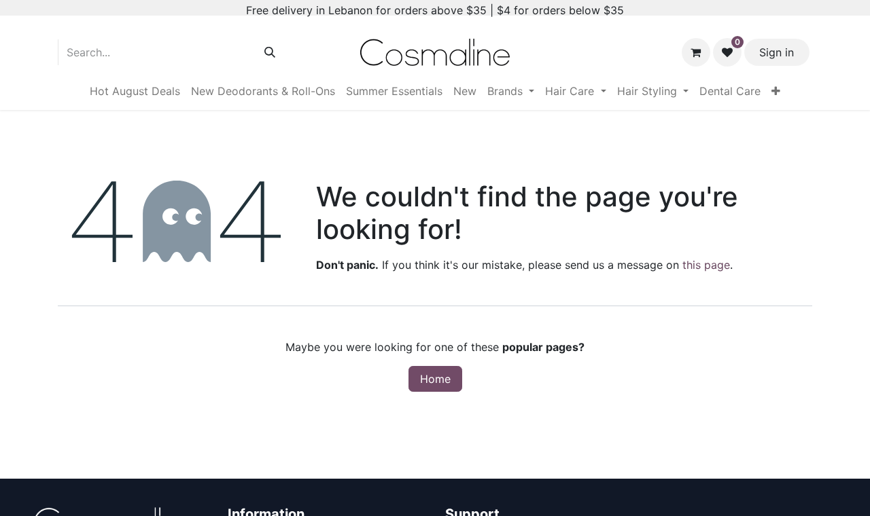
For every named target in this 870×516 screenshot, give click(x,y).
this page (706, 265)
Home (435, 379)
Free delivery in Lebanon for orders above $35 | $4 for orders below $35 (435, 10)
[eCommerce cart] (696, 52)
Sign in (776, 52)
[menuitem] (135, 91)
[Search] (270, 52)
